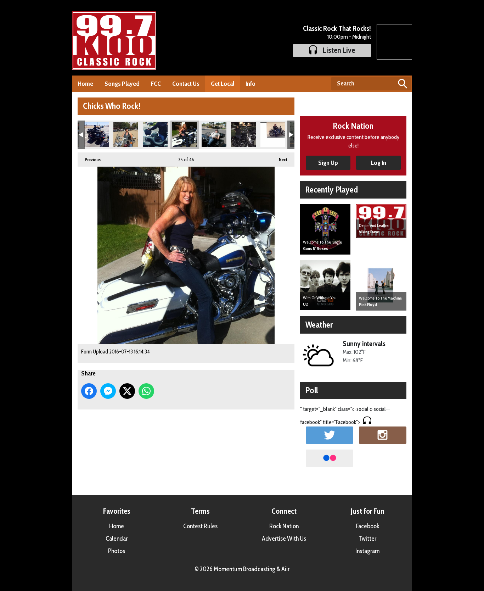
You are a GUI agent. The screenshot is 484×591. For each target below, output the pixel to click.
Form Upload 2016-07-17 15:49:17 (272, 134)
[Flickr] (329, 458)
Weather (319, 324)
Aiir (285, 569)
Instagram (367, 551)
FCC (156, 84)
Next (279, 159)
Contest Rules (200, 526)
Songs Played (122, 84)
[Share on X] (127, 391)
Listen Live (339, 50)
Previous (89, 159)
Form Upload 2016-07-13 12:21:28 (155, 134)
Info (250, 84)
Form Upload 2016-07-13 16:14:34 (184, 134)
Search (402, 84)
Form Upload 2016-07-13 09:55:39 (96, 134)
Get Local (222, 84)
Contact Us (185, 84)
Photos (116, 551)
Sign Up (328, 163)
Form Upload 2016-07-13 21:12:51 (243, 134)
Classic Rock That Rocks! (337, 28)
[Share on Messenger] (108, 391)
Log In (378, 163)
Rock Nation (284, 526)
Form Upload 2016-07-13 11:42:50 (125, 134)
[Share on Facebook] (89, 391)
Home (85, 84)
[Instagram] (382, 435)
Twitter (367, 538)
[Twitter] (329, 435)
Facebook (367, 526)
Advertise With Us (284, 538)
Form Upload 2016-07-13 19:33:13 (214, 134)
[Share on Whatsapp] (146, 391)
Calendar (117, 538)
